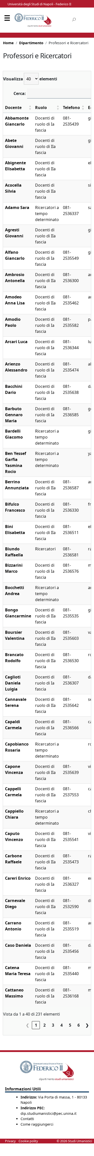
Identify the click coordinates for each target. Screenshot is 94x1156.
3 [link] (53, 1025)
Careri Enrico (18, 878)
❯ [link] (87, 1025)
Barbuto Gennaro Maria (14, 415)
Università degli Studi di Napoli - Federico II (39, 4)
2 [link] (44, 1025)
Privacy (10, 1141)
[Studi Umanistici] (33, 20)
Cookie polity (28, 1141)
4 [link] (61, 1025)
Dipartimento (31, 42)
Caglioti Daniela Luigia (13, 683)
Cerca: (20, 93)
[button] (30, 107)
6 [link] (78, 1025)
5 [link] (70, 1025)
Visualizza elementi (30, 79)
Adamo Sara (17, 207)
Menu (7, 19)
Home (8, 42)
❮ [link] (27, 1025)
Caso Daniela (18, 945)
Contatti (27, 1118)
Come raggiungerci (37, 1124)
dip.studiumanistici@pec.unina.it (48, 1113)
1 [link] (36, 1025)
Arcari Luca (16, 341)
